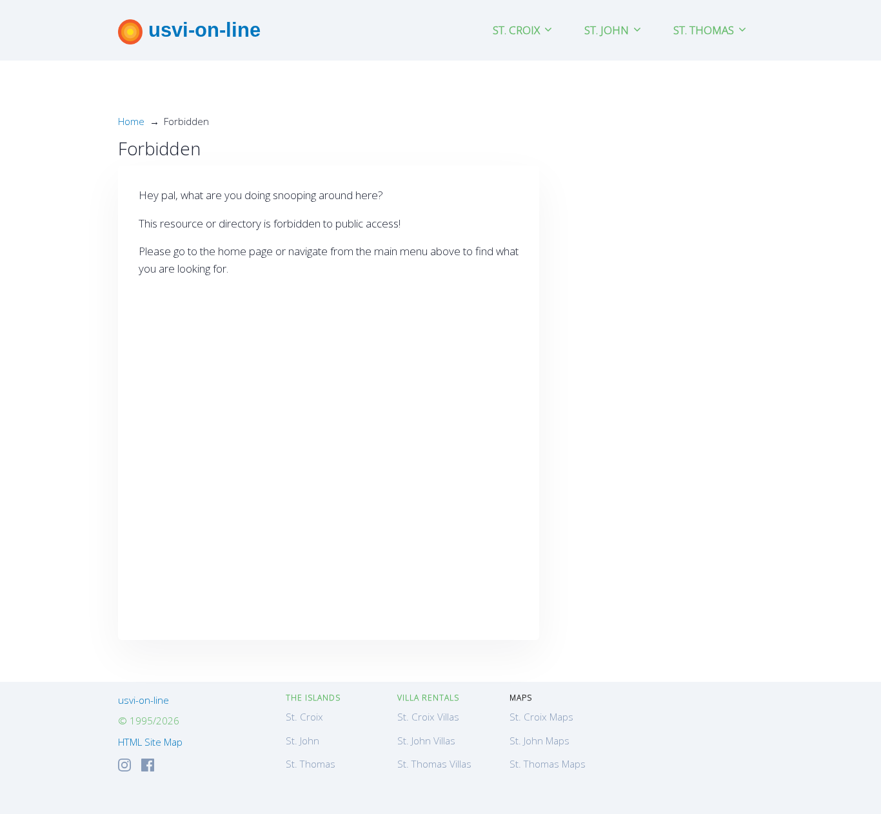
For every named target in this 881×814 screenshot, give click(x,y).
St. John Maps (539, 740)
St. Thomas (310, 763)
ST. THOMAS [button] (705, 30)
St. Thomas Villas (434, 763)
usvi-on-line (202, 30)
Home (131, 121)
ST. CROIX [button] (517, 30)
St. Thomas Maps (548, 763)
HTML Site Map (150, 741)
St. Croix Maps (541, 716)
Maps (521, 697)
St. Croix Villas (428, 716)
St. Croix (304, 716)
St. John (302, 740)
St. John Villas (426, 740)
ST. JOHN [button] (607, 30)
